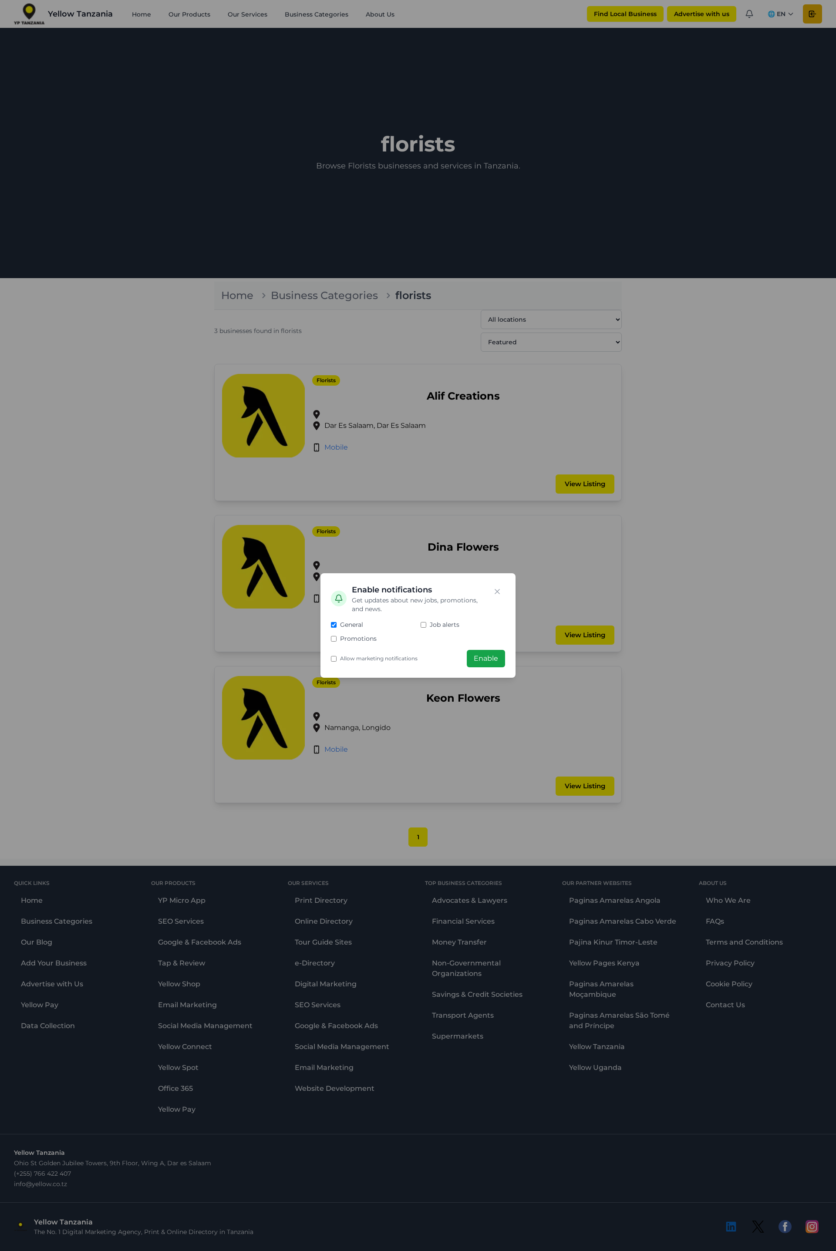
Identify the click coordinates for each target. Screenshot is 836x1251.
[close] (497, 591)
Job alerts (444, 625)
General (351, 625)
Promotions (358, 638)
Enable (486, 658)
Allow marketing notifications (379, 658)
